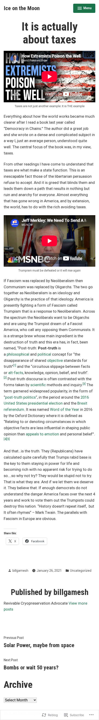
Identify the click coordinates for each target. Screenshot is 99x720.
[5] (8, 439)
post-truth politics (20, 397)
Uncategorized (80, 570)
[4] (5, 439)
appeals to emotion (42, 434)
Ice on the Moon (22, 8)
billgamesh (20, 570)
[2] (5, 377)
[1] (14, 365)
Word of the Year (64, 409)
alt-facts (15, 373)
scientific (38, 385)
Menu (84, 8)
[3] (84, 384)
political (44, 354)
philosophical (18, 354)
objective (55, 360)
